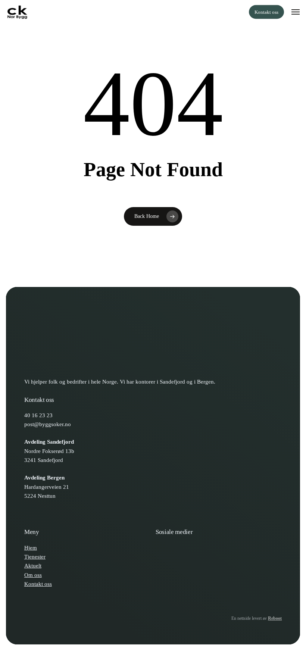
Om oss (33, 575)
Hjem (30, 547)
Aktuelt (32, 565)
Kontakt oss (38, 584)
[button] (295, 12)
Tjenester (35, 556)
